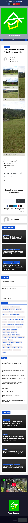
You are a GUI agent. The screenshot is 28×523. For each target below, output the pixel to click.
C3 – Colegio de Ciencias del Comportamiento (13, 362)
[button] (10, 72)
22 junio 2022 (7, 469)
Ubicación (20, 347)
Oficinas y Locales (7, 298)
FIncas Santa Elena (19, 324)
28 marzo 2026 (8, 425)
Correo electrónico (19, 319)
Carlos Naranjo (6, 367)
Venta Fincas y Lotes (7, 349)
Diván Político (5, 375)
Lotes (13, 334)
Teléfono (9, 344)
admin (13, 269)
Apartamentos (19, 309)
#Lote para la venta (13, 61)
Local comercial (6, 332)
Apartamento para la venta (8, 309)
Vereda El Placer (16, 349)
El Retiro (18, 322)
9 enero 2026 (7, 440)
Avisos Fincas (6, 314)
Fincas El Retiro (10, 324)
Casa (15, 316)
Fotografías (18, 327)
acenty (12, 56)
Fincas (4, 324)
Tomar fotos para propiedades (9, 347)
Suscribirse (21, 201)
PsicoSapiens (5, 395)
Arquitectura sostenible (19, 311)
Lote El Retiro (14, 332)
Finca (22, 322)
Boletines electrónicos (7, 316)
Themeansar (14, 520)
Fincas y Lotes (6, 235)
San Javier (10, 339)
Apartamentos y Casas (8, 249)
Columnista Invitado (7, 294)
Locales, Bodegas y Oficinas (9, 263)
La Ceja (8, 329)
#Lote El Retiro (12, 59)
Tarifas (4, 344)
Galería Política (6, 382)
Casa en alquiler (21, 316)
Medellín (18, 334)
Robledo (5, 339)
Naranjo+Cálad (6, 392)
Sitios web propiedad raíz (8, 342)
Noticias (17, 263)
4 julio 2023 (7, 455)
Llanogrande (14, 329)
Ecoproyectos (11, 322)
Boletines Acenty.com (14, 314)
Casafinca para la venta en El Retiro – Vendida (19, 210)
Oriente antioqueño (12, 337)
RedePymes (5, 400)
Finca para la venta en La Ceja (8, 209)
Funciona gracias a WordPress (10, 518)
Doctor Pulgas (6, 378)
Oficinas (4, 337)
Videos (4, 352)
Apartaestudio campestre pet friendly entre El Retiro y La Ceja (14, 252)
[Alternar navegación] (13, 40)
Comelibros (5, 370)
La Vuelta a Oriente (7, 387)
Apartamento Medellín (15, 306)
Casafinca (5, 319)
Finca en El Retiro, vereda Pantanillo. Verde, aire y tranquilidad (12, 238)
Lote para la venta (7, 334)
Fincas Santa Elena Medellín (9, 327)
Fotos (4, 329)
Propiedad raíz (21, 337)
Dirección (5, 322)
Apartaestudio (6, 306)
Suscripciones (19, 342)
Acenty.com (14, 35)
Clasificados (11, 319)
